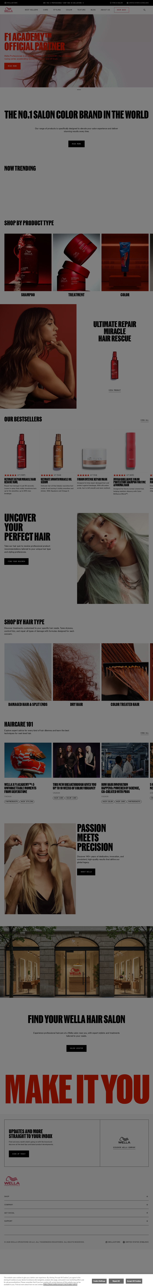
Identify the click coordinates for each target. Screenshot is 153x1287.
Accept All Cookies (134, 1281)
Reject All (116, 1281)
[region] (76, 1280)
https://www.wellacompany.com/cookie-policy (60, 1284)
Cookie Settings (99, 1281)
